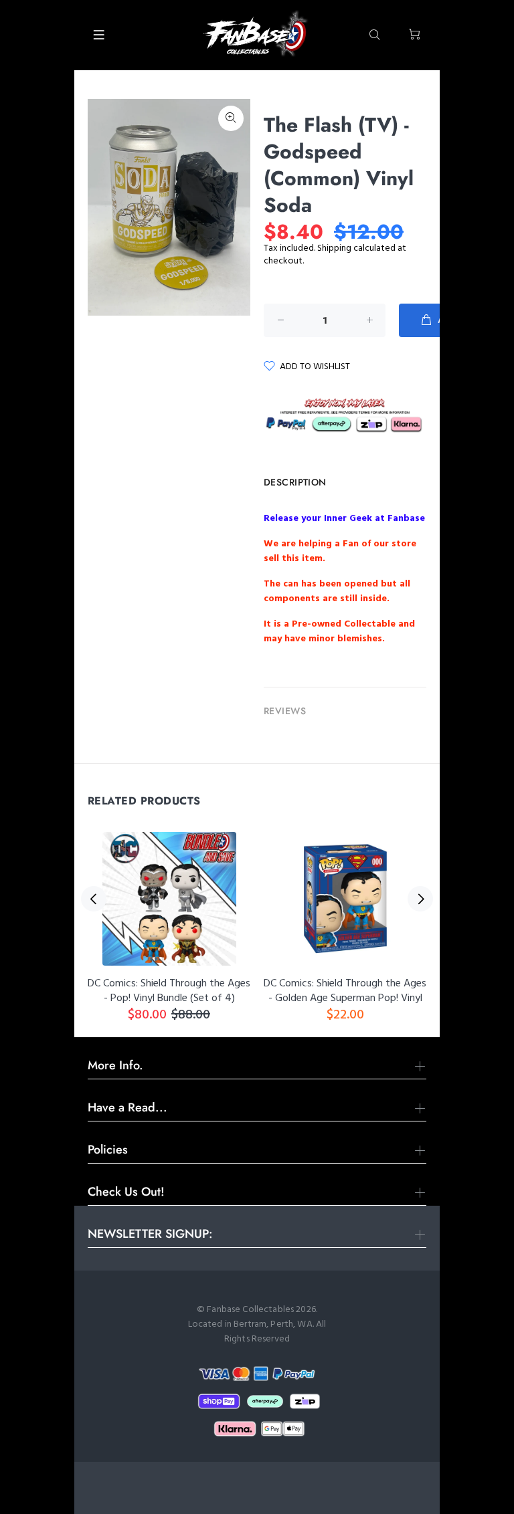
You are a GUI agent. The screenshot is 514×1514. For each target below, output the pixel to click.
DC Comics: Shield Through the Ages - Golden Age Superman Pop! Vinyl (345, 991)
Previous (93, 898)
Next (420, 898)
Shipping (334, 248)
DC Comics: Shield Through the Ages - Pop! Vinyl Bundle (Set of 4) (169, 991)
